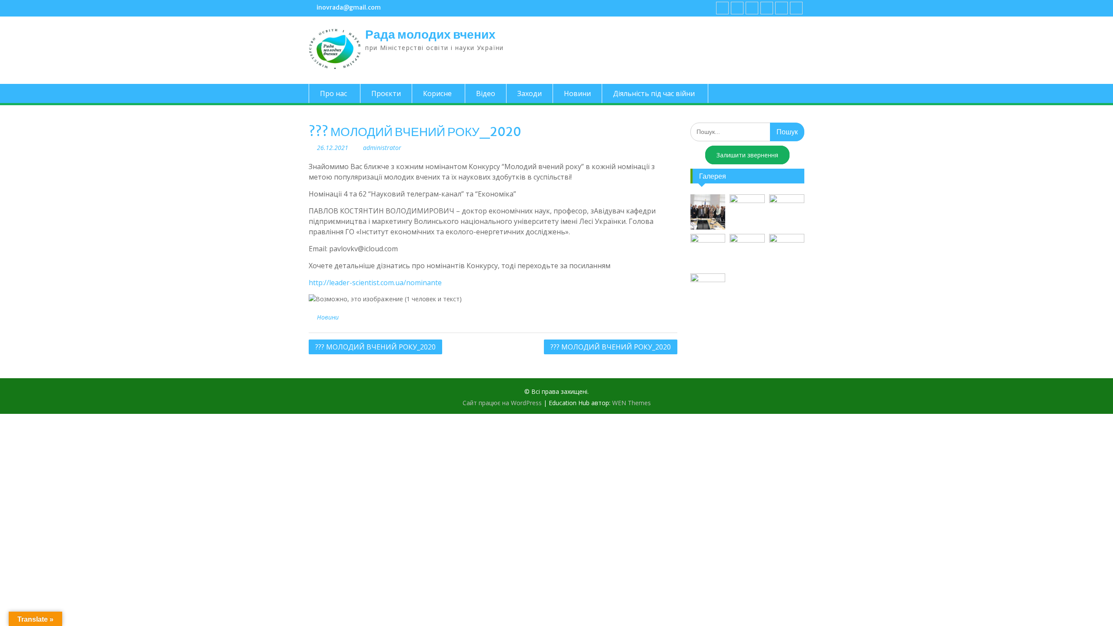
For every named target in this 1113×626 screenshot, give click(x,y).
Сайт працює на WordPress (502, 403)
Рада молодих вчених (430, 34)
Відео (485, 93)
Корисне (437, 93)
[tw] (752, 8)
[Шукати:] (747, 131)
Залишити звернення (747, 155)
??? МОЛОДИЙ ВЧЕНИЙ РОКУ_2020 (375, 347)
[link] (766, 8)
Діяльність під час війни (654, 93)
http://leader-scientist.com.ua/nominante (375, 282)
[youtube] (737, 8)
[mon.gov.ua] (796, 8)
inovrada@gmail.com (349, 7)
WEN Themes (631, 403)
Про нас (333, 93)
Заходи (529, 93)
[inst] (781, 8)
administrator (382, 147)
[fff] (722, 8)
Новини (577, 93)
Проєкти (386, 93)
